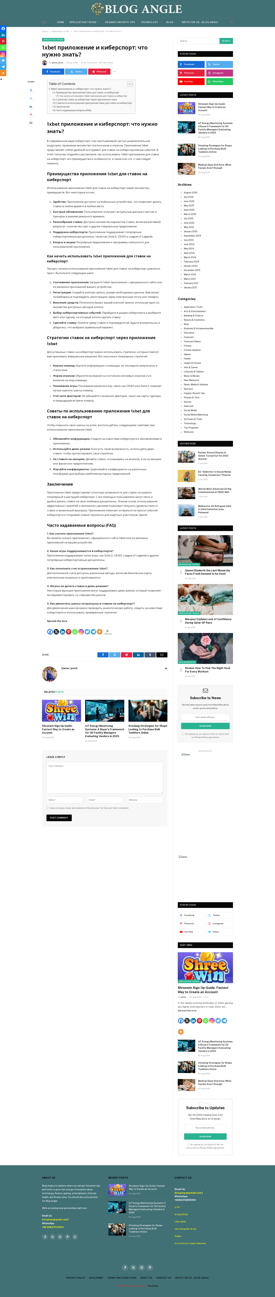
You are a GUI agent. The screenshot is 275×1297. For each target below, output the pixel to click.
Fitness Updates (192, 350)
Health (187, 358)
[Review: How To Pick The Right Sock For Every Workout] (205, 648)
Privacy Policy (201, 737)
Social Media (190, 410)
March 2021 (190, 279)
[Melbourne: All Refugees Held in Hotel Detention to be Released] (186, 510)
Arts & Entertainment (195, 311)
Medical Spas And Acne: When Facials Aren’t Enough (214, 166)
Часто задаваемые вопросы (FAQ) (73, 110)
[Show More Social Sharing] (114, 72)
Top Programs (191, 427)
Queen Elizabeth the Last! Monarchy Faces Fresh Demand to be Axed (207, 572)
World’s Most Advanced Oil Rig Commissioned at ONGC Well (214, 490)
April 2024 (189, 253)
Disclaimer (96, 1278)
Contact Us (163, 1278)
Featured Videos (192, 341)
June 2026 (189, 201)
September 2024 (192, 235)
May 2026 (189, 205)
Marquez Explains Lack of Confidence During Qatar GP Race (208, 621)
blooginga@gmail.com (54, 1219)
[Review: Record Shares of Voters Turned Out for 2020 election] (186, 457)
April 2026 (189, 210)
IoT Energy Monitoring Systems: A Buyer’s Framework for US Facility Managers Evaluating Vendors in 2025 (104, 731)
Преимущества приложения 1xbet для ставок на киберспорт (87, 92)
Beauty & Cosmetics (194, 320)
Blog (169, 22)
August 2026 (190, 192)
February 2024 (191, 261)
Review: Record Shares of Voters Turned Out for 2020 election (213, 455)
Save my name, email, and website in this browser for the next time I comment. (89, 808)
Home (60, 22)
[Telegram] (93, 629)
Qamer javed (57, 63)
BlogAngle (153, 1286)
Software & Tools (193, 419)
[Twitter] (31, 98)
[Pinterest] (31, 114)
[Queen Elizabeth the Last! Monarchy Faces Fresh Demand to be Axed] (205, 550)
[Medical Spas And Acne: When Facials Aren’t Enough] (186, 169)
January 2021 (190, 287)
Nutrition (188, 389)
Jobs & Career (191, 367)
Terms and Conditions (121, 1278)
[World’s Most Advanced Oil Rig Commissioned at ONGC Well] (186, 493)
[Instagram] (81, 629)
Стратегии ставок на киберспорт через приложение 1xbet (86, 99)
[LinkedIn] (31, 106)
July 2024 (189, 240)
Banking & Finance (193, 315)
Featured (188, 337)
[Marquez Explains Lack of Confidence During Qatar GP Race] (205, 599)
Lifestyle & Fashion (194, 371)
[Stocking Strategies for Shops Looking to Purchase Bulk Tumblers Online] (147, 711)
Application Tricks (83, 22)
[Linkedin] (62, 629)
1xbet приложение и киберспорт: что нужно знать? (81, 88)
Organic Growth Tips (120, 22)
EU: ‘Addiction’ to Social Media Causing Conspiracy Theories (214, 473)
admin (183, 997)
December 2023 (192, 270)
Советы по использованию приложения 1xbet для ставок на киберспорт (94, 103)
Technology (149, 22)
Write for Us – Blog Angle (200, 22)
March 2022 (190, 274)
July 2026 (189, 197)
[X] (56, 629)
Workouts (189, 432)
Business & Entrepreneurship (198, 328)
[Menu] (44, 22)
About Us (146, 1278)
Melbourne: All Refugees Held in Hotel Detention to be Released (214, 509)
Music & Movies (192, 376)
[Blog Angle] (137, 8)
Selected (188, 406)
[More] (99, 629)
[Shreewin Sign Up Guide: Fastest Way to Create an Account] (61, 711)
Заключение (63, 106)
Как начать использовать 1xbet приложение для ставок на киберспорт (93, 96)
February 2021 (191, 283)
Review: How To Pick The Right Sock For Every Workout (207, 670)
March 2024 (190, 257)
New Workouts (191, 380)
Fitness (187, 345)
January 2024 (191, 266)
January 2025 (190, 231)
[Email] (31, 123)
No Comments (90, 63)
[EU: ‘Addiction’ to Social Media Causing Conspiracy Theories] (186, 476)
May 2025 (189, 227)
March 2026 (190, 214)
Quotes (187, 402)
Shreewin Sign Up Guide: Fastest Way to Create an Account (58, 729)
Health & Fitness (192, 363)
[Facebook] (31, 90)
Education (189, 332)
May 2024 (189, 248)
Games (187, 354)
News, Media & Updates (196, 384)
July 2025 (189, 218)
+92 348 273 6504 (52, 1227)
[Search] (231, 22)
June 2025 (189, 223)
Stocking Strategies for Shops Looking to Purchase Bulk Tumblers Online (147, 729)
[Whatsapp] (75, 629)
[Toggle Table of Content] (128, 84)
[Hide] (1, 79)
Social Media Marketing (196, 414)
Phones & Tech (191, 397)
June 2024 (189, 244)
